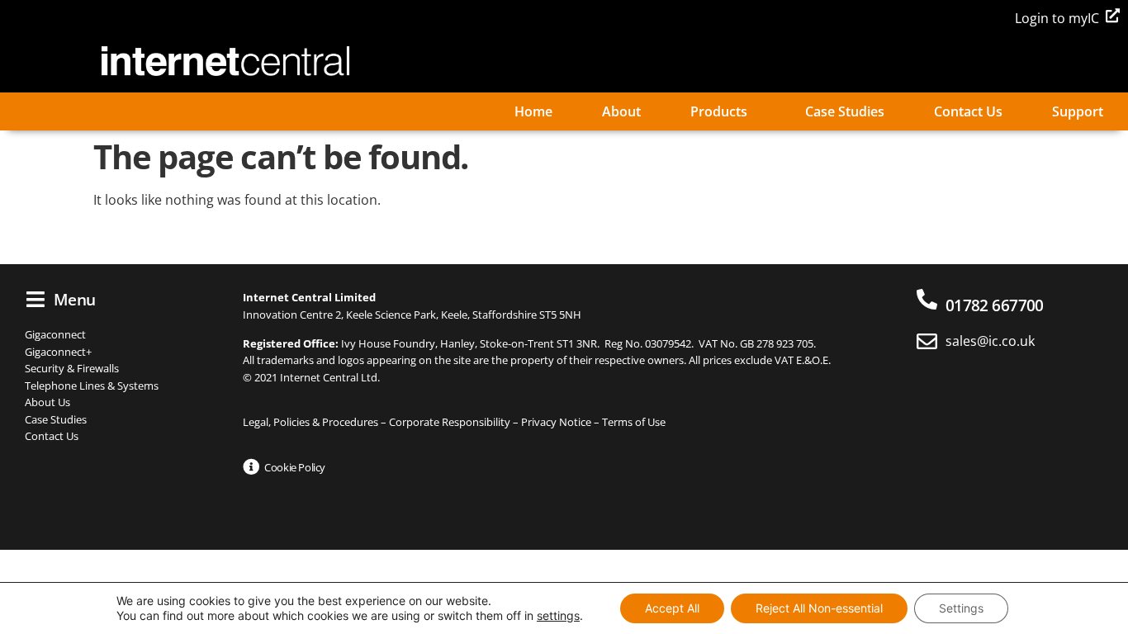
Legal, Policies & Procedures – (316, 421)
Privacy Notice (556, 421)
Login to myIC (1057, 18)
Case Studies (844, 111)
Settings (961, 608)
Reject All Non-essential (819, 608)
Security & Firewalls (72, 368)
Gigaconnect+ (58, 351)
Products (718, 111)
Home (533, 111)
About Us (47, 402)
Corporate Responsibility (449, 421)
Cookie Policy (294, 467)
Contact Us (968, 111)
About (621, 111)
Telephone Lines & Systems (92, 385)
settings (558, 615)
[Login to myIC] (1113, 15)
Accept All (672, 608)
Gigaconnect (55, 334)
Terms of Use (634, 421)
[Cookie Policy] (251, 467)
